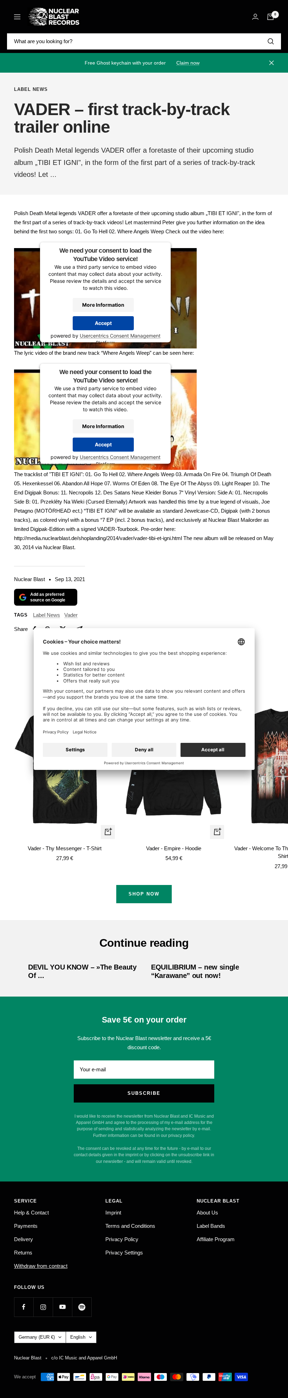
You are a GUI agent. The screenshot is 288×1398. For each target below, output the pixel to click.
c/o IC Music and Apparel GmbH (84, 1357)
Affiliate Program (216, 1239)
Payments (26, 1226)
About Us (207, 1213)
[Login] (255, 17)
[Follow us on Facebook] (23, 1307)
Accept (103, 323)
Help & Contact (31, 1213)
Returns (23, 1253)
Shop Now (144, 894)
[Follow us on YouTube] (62, 1307)
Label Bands (211, 1226)
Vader (71, 615)
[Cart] (270, 17)
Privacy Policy (121, 1239)
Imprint (113, 1213)
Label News (31, 89)
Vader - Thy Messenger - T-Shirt (65, 848)
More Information (103, 304)
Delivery (23, 1239)
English (77, 1337)
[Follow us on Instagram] (43, 1307)
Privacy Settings (124, 1253)
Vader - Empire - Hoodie (173, 848)
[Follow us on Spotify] (81, 1307)
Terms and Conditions (130, 1226)
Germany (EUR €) (37, 1337)
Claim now (187, 63)
